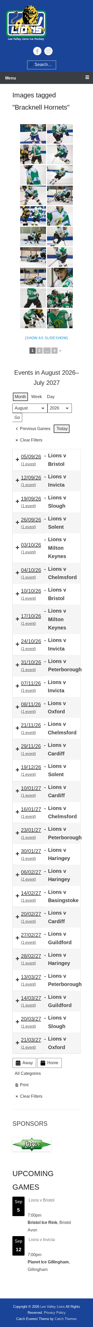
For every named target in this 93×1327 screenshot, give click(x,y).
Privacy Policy (55, 1313)
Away (27, 1063)
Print (21, 1086)
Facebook (37, 51)
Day (51, 396)
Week (36, 396)
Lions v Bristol (42, 1200)
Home (52, 1063)
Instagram (48, 51)
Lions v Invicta (42, 1239)
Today (62, 428)
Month (20, 396)
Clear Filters (31, 440)
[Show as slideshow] (46, 338)
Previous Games (35, 428)
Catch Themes (66, 1319)
